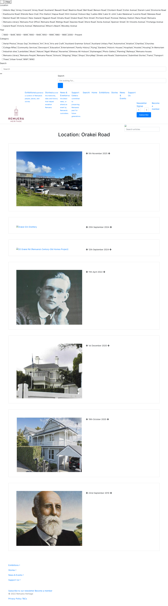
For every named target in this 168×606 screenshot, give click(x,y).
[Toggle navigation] (1, 73)
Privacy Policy (15, 598)
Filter (8, 2)
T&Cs (24, 598)
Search (61, 76)
